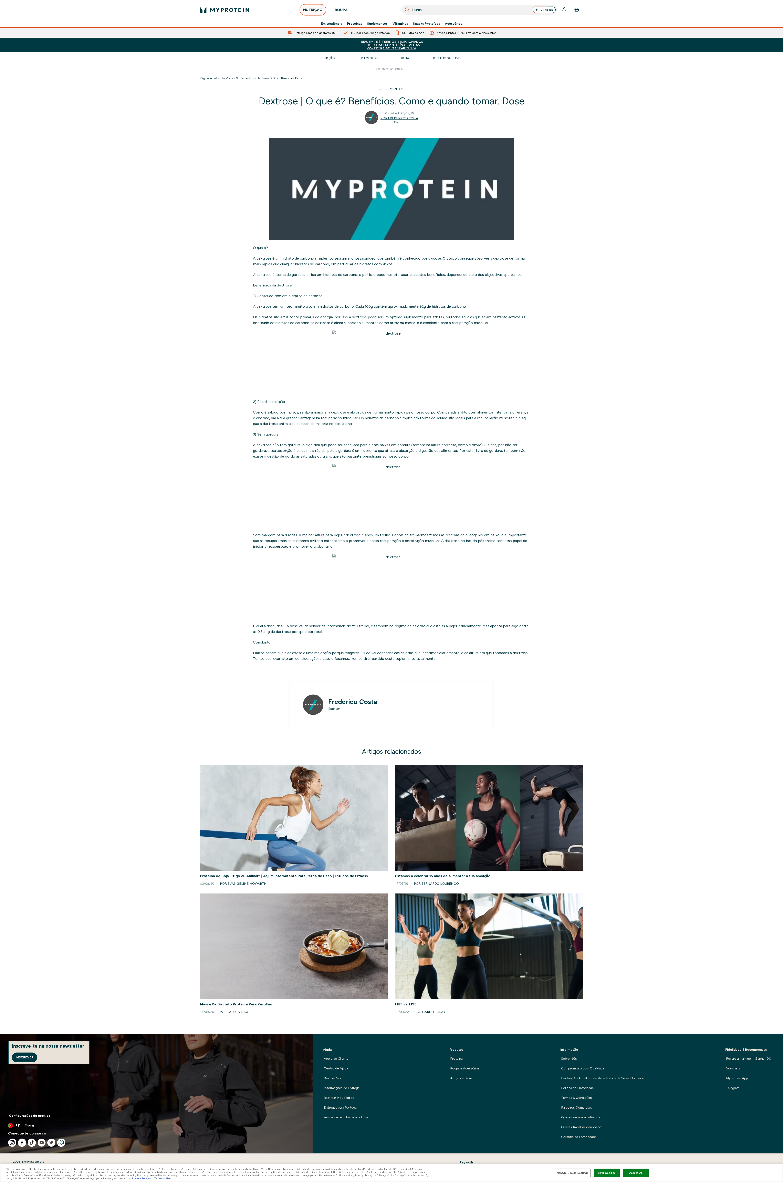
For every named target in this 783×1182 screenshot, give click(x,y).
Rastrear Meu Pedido (339, 1097)
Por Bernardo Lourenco (436, 883)
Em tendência (331, 23)
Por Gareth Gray (430, 1012)
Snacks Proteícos (426, 23)
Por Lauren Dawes (236, 1012)
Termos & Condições (576, 1097)
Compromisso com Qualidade (582, 1068)
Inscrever (24, 1057)
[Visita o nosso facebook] (22, 1143)
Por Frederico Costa (399, 118)
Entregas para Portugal (340, 1107)
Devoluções (332, 1078)
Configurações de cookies (29, 1115)
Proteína (456, 1058)
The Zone (226, 78)
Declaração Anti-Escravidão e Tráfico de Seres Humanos (603, 1078)
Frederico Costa (352, 701)
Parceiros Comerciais (576, 1107)
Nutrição (328, 58)
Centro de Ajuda (336, 1068)
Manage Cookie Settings (572, 1172)
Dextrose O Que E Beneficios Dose (279, 78)
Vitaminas (400, 23)
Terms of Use (162, 1178)
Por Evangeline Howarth (243, 883)
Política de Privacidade (577, 1088)
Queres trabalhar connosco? (582, 1127)
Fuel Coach (546, 9)
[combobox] (479, 10)
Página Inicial (208, 78)
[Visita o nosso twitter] (51, 1143)
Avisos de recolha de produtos (346, 1117)
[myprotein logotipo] (224, 10)
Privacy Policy (140, 1178)
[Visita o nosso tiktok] (32, 1143)
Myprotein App (737, 1078)
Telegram (732, 1088)
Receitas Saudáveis (447, 58)
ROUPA (341, 10)
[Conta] (564, 10)
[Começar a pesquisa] (407, 10)
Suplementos (377, 23)
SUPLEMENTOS (391, 89)
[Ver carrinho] (577, 10)
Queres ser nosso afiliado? (580, 1117)
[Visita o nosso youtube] (42, 1143)
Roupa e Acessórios (465, 1068)
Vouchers (733, 1068)
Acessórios (453, 23)
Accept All (636, 1172)
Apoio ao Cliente (336, 1058)
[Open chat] (61, 1143)
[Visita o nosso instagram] (12, 1143)
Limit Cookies (607, 1172)
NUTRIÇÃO (313, 10)
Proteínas (354, 23)
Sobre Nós (569, 1058)
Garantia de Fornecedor (578, 1137)
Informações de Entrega (341, 1088)
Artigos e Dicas (461, 1078)
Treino (405, 58)
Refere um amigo (748, 1058)
